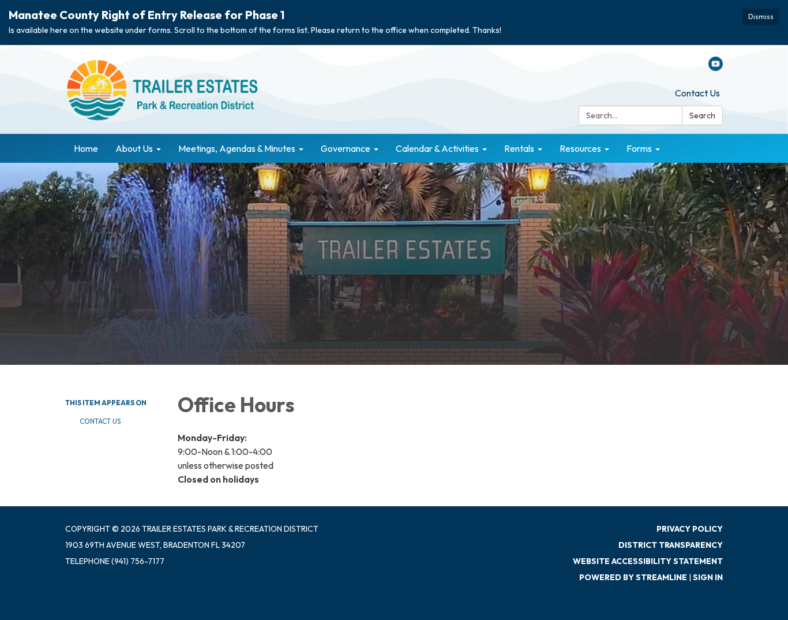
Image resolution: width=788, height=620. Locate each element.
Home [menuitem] (86, 148)
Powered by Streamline (633, 577)
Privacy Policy (689, 529)
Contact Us (697, 93)
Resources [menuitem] (580, 148)
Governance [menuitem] (345, 148)
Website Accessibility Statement (648, 561)
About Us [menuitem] (134, 148)
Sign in (708, 577)
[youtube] (715, 67)
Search (702, 115)
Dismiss (761, 16)
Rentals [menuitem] (519, 148)
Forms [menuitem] (639, 148)
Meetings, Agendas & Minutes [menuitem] (236, 148)
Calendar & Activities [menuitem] (437, 148)
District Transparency (670, 545)
